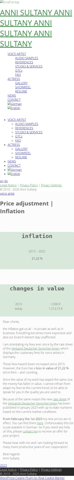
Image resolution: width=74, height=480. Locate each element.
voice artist (7, 193)
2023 (3, 465)
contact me (30, 431)
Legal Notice (8, 185)
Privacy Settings (51, 185)
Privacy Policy (29, 185)
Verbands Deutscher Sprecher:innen (32, 403)
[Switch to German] (15, 104)
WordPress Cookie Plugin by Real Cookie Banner (32, 478)
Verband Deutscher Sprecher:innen (35, 348)
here (40, 423)
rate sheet (59, 399)
